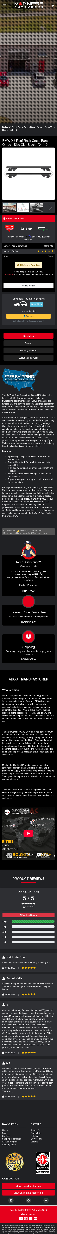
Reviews (28, 343)
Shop (4, 1133)
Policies (34, 1135)
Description (28, 335)
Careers (34, 1141)
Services (6, 1135)
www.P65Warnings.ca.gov (35, 533)
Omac (50, 256)
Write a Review (30, 915)
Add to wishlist (28, 285)
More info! (48, 245)
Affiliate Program (10, 1141)
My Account (36, 1138)
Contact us (9, 274)
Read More (27, 621)
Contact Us (36, 1133)
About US (35, 1130)
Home (5, 1130)
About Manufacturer (28, 357)
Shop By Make (9, 1144)
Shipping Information (11, 1138)
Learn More (36, 304)
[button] (51, 173)
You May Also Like (28, 350)
